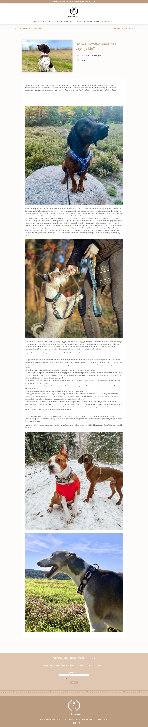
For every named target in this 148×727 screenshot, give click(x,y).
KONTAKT (98, 22)
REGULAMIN (50, 719)
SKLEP (35, 22)
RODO (78, 719)
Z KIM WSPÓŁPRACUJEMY (83, 22)
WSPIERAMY (68, 22)
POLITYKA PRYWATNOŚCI (65, 719)
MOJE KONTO (103, 719)
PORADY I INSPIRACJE (55, 22)
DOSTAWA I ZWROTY (89, 719)
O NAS (43, 22)
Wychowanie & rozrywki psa (91, 56)
